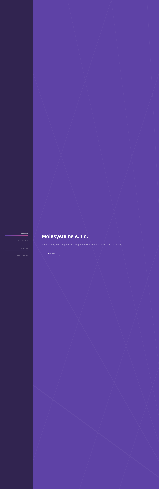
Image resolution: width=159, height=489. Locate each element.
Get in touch (22, 255)
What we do (23, 248)
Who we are (23, 240)
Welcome (24, 233)
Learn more (51, 253)
